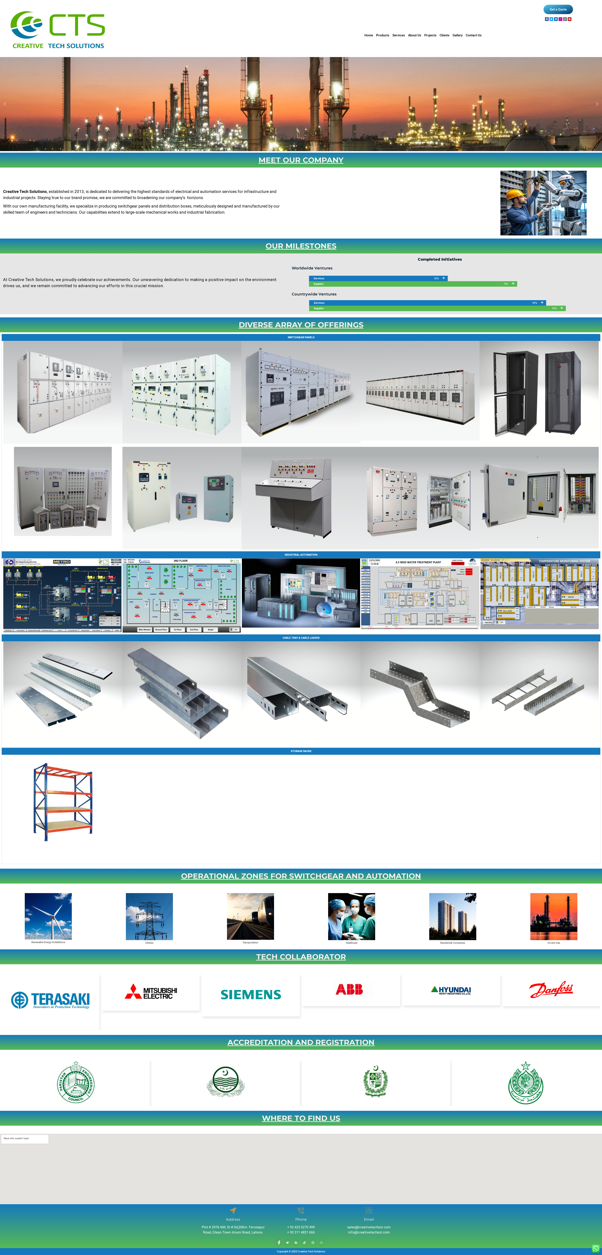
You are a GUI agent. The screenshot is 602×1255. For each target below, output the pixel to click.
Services (398, 35)
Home (368, 35)
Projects (430, 35)
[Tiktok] (565, 19)
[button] (4, 104)
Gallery (458, 35)
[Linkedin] (556, 19)
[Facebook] (547, 19)
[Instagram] (560, 19)
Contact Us (474, 35)
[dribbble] (304, 1242)
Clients (444, 35)
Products (382, 35)
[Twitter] (287, 1242)
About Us (414, 35)
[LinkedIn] (296, 1242)
